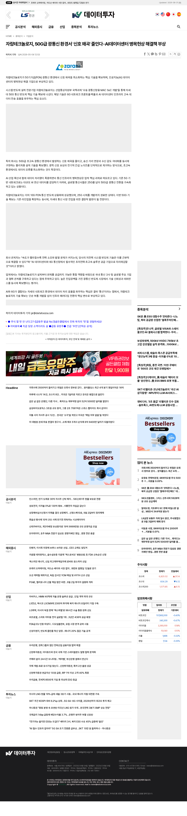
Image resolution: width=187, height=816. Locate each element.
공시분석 (20, 27)
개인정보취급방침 (53, 752)
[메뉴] (8, 26)
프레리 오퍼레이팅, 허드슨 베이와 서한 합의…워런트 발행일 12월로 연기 (60, 2)
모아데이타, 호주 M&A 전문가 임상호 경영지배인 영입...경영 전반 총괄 (62, 533)
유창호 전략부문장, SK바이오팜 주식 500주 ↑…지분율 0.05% (161, 480)
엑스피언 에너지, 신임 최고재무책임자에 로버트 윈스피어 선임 (57, 561)
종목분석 (76, 27)
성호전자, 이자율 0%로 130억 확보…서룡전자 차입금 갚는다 (57, 506)
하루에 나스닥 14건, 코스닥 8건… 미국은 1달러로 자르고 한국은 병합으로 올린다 (66, 394)
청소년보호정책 (69, 752)
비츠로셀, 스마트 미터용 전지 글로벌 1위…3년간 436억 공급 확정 (59, 617)
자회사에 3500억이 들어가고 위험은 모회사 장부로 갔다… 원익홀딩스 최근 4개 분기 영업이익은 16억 (76, 387)
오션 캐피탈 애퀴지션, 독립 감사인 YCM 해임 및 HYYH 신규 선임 (59, 575)
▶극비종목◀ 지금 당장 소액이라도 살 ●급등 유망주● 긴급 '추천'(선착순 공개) (50, 326)
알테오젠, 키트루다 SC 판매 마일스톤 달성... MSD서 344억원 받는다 (160, 510)
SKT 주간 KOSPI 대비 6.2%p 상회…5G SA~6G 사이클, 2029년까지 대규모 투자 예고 (70, 701)
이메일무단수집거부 (85, 752)
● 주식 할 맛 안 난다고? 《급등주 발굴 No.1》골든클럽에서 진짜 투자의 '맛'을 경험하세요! (55, 321)
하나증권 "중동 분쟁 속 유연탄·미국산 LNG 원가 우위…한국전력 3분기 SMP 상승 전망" (69, 707)
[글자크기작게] (170, 54)
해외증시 (37, 27)
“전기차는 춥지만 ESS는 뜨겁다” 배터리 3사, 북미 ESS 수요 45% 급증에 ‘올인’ (66, 721)
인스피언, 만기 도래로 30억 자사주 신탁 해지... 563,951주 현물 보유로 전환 (65, 499)
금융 (51, 27)
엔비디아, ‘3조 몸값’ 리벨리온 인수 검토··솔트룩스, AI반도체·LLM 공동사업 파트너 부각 (158, 403)
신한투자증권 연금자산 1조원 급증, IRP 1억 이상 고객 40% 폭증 (59, 672)
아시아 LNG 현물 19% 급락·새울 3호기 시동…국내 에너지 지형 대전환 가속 (64, 694)
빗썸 (145, 605)
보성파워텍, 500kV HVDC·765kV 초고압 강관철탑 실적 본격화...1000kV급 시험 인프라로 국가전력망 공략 (158, 342)
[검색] (178, 26)
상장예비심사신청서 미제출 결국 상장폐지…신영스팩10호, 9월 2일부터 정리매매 (66, 512)
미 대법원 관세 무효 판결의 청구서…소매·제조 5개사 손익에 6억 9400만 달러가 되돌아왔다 (71, 422)
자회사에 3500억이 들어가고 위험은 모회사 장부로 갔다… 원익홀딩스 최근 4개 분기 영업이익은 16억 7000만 (161, 469)
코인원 (174, 605)
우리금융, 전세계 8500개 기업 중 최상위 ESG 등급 (53, 679)
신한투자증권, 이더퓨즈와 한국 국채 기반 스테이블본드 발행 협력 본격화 (62, 652)
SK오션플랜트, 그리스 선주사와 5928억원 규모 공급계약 (160, 500)
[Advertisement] (35, 127)
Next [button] (47, 15)
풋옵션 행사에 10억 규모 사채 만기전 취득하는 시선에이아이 (57, 519)
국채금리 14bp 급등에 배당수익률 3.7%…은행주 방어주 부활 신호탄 (61, 714)
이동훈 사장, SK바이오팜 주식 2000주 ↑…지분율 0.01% (159, 530)
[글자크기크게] (175, 54)
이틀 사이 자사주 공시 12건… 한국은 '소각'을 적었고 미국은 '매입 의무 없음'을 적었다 (68, 415)
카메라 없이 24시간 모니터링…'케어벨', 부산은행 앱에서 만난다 (58, 659)
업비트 (159, 605)
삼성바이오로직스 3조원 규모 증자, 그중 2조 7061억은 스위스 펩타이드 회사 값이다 (68, 408)
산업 (62, 27)
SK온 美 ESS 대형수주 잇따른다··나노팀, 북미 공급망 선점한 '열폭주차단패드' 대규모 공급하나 (158, 318)
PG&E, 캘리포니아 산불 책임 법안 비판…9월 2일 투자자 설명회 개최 (61, 582)
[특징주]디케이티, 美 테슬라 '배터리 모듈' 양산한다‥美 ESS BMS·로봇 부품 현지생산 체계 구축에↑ (157, 379)
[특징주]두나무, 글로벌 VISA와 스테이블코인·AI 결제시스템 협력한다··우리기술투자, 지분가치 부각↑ (158, 330)
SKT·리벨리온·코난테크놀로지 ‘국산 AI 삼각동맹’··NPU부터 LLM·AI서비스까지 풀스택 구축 (158, 391)
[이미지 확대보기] (79, 64)
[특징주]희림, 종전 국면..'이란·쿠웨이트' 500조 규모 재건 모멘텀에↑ (156, 367)
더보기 (9, 502)
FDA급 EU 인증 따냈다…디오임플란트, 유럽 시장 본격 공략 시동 (59, 624)
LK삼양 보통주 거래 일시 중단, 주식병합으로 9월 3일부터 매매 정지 (160, 520)
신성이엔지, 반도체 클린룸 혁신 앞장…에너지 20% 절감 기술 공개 (59, 631)
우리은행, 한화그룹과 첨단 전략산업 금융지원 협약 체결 (54, 645)
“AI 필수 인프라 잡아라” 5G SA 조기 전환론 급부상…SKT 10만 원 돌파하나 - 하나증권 (69, 728)
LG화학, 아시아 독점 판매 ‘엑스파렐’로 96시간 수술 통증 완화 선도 (60, 610)
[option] (65, 2)
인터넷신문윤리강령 (104, 752)
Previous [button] (8, 15)
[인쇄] (179, 54)
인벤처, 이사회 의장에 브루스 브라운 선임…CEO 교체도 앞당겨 (58, 547)
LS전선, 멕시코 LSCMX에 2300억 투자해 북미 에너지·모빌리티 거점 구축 (64, 603)
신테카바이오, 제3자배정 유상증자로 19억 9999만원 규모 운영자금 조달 (63, 526)
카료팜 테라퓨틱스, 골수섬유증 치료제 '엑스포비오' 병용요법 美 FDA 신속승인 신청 (67, 554)
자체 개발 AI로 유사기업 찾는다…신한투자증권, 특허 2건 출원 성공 (60, 666)
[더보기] (179, 308)
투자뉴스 (93, 27)
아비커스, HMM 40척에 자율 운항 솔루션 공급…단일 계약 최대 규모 (61, 596)
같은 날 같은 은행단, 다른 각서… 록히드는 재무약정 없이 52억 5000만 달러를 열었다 (69, 401)
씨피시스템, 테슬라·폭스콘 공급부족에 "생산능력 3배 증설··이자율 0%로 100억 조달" (158, 354)
